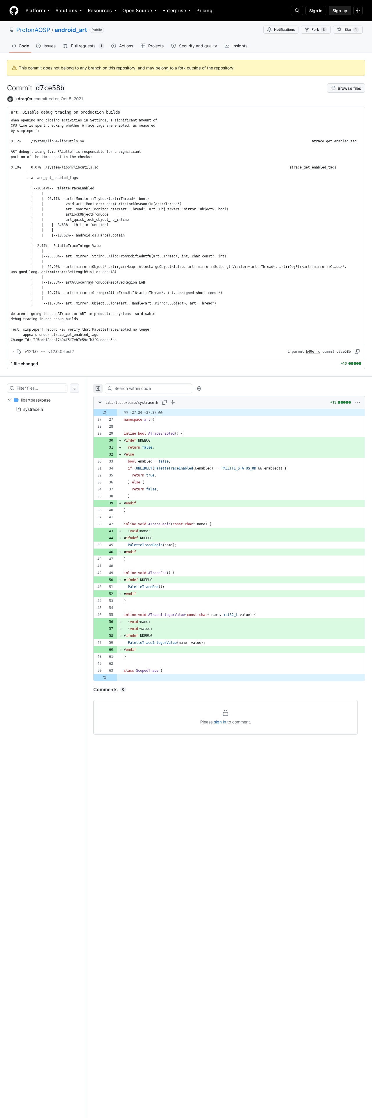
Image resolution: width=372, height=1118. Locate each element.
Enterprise (174, 10)
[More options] (357, 402)
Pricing (204, 10)
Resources (100, 10)
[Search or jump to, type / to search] (297, 10)
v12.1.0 (31, 351)
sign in (220, 721)
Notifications (284, 29)
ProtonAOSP (33, 29)
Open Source (137, 10)
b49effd (313, 352)
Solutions (66, 10)
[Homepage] (14, 10)
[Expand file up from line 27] (105, 412)
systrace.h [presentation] (33, 408)
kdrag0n (23, 98)
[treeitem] (43, 404)
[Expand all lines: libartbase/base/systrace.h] (173, 402)
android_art (71, 29)
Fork (318, 29)
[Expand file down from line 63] (105, 677)
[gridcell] (229, 412)
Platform (35, 10)
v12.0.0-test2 (61, 351)
